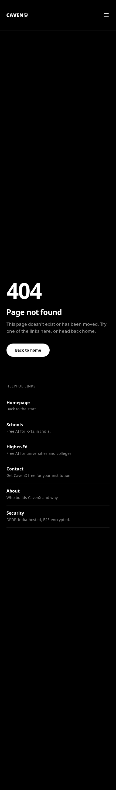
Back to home (28, 350)
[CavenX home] (17, 15)
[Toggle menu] (106, 15)
